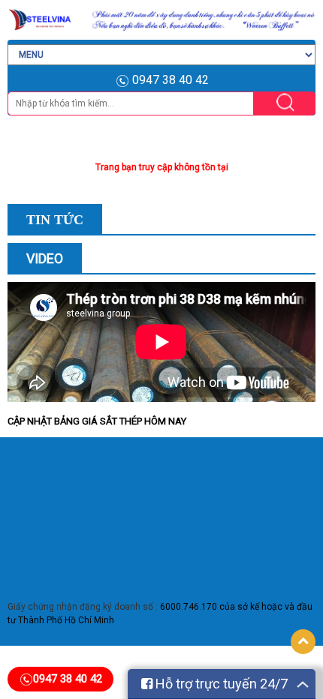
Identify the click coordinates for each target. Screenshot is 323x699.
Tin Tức (54, 219)
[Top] (303, 641)
